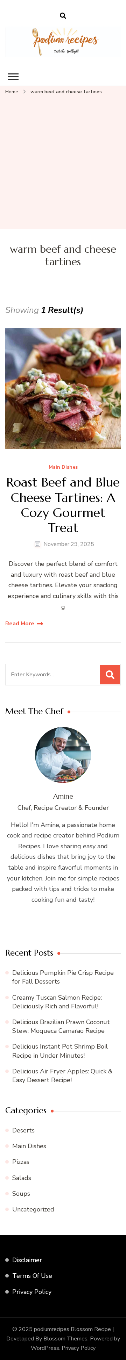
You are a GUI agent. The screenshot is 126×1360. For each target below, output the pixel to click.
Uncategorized (33, 1209)
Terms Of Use (32, 1276)
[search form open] (63, 16)
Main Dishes (63, 467)
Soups (21, 1193)
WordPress (45, 1348)
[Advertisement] (63, 162)
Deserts (23, 1130)
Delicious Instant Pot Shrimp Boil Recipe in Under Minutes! (60, 1050)
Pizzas (20, 1162)
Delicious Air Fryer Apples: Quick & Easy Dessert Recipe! (62, 1075)
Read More (19, 623)
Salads (21, 1178)
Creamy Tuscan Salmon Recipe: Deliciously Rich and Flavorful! (57, 1001)
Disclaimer (27, 1260)
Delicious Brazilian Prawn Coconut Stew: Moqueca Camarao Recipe (61, 1026)
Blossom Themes (65, 1339)
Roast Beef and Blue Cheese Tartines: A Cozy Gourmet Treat (63, 505)
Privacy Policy (31, 1292)
